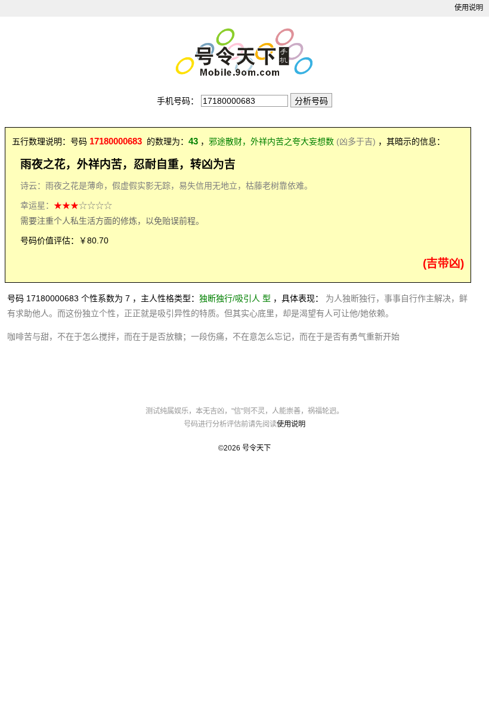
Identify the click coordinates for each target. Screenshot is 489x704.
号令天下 (256, 448)
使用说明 (468, 8)
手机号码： (178, 101)
